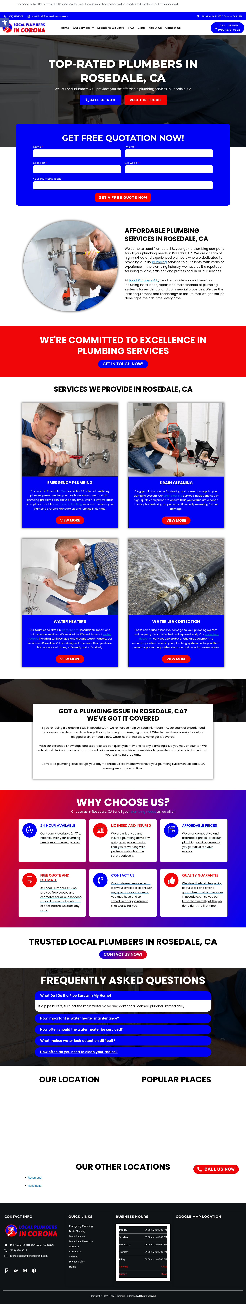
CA (63, 491)
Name (38, 146)
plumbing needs (143, 811)
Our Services (81, 27)
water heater (70, 630)
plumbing (159, 262)
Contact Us (173, 27)
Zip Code (132, 162)
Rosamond (34, 1177)
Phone (130, 146)
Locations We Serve (110, 27)
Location (40, 162)
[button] (4, 22)
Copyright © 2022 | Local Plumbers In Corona (113, 1296)
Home (65, 27)
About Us (155, 27)
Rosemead (34, 1185)
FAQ (131, 27)
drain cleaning (173, 495)
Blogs (141, 27)
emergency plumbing (67, 504)
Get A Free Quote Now (123, 197)
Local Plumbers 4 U (143, 280)
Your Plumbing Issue (48, 178)
